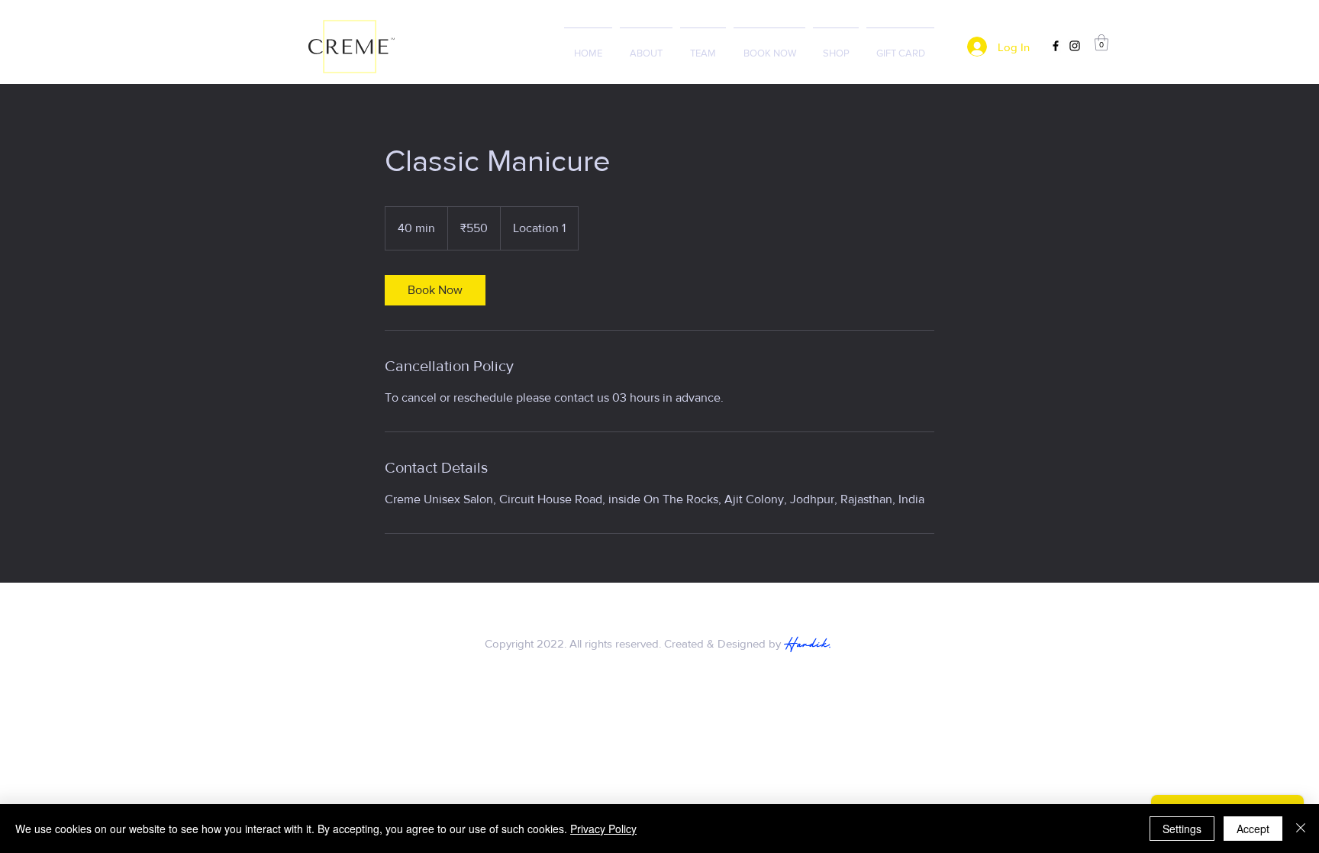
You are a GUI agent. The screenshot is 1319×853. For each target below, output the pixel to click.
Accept (1253, 828)
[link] (435, 290)
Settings (1182, 828)
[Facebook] (1056, 46)
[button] (1101, 42)
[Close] (1301, 828)
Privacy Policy (603, 828)
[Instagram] (1075, 46)
